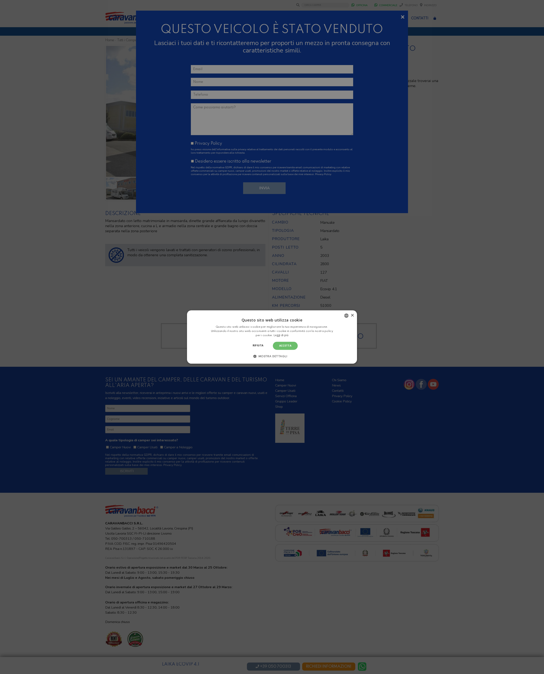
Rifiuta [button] (258, 345)
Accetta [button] (285, 345)
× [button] (352, 315)
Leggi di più (281, 335)
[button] (271, 356)
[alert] (272, 337)
